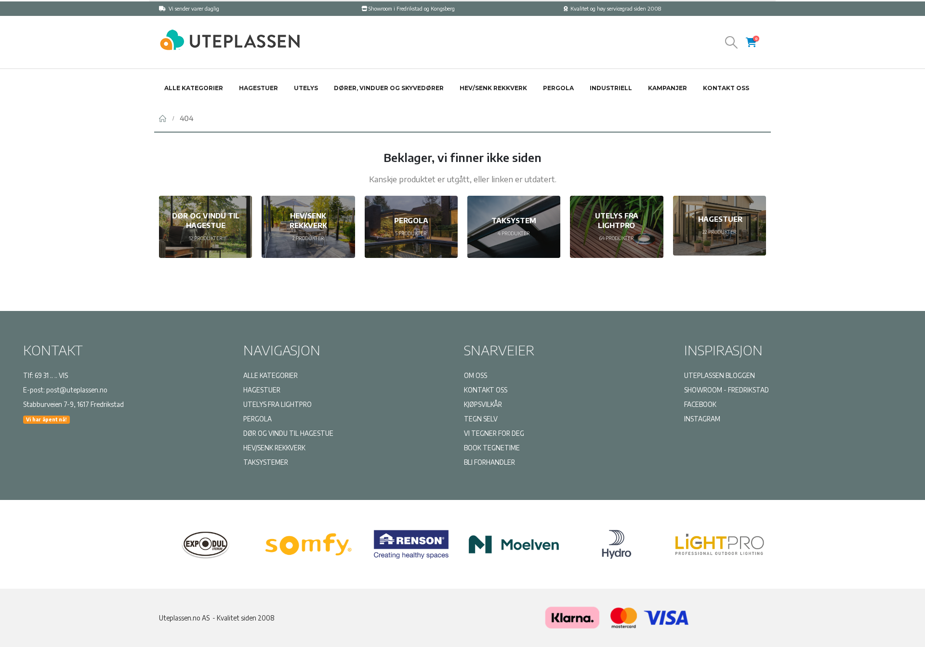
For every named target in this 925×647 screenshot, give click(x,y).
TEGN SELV (481, 419)
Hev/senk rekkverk (493, 88)
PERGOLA (257, 419)
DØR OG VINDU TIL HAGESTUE (288, 433)
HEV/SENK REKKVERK (274, 448)
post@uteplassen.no (76, 390)
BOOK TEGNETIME (492, 448)
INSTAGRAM (702, 419)
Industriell (611, 88)
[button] (731, 42)
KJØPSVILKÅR (483, 404)
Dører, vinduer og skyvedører (389, 88)
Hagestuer (258, 88)
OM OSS (475, 375)
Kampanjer (667, 88)
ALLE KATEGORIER (270, 375)
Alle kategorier (193, 88)
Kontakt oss (726, 88)
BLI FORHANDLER (489, 462)
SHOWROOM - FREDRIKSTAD (726, 390)
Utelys (306, 88)
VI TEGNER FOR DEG (494, 433)
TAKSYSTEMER (265, 462)
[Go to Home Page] (162, 118)
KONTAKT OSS (485, 390)
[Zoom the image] (229, 33)
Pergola (558, 88)
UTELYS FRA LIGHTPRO (277, 404)
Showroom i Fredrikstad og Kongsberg (412, 8)
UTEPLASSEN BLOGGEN (719, 375)
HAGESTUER (261, 390)
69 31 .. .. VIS (51, 375)
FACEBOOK (700, 404)
